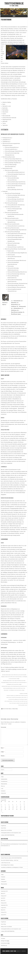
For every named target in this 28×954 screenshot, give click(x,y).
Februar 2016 (3, 902)
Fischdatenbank (4, 781)
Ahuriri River (3, 828)
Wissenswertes (4, 783)
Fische (17, 674)
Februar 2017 (3, 895)
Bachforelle (12, 34)
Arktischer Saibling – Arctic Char (12, 860)
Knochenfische (19, 680)
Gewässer (3, 879)
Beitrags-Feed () (5, 940)
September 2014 (4, 905)
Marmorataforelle (6, 115)
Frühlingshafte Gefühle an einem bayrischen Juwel (11, 832)
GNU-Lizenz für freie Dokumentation (16, 676)
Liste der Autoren (13, 678)
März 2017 (3, 893)
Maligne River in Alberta (8, 865)
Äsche (3, 104)
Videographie (3, 881)
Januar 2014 (3, 914)
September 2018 (4, 891)
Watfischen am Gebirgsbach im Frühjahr (15, 867)
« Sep (2, 812)
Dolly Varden (5, 112)
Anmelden (3, 938)
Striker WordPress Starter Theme (9, 951)
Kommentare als (5, 943)
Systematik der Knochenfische (19, 686)
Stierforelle (4, 121)
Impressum (3, 790)
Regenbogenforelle (6, 119)
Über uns (3, 786)
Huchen (4, 113)
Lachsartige (14, 195)
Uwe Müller (3, 867)
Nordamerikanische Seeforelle (9, 117)
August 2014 (3, 907)
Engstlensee (3, 825)
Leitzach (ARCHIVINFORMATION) (7, 835)
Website (2, 755)
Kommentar (3, 727)
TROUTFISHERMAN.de (14, 3)
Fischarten (3, 876)
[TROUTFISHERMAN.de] (14, 11)
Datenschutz (3, 793)
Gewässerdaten (4, 779)
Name (2, 748)
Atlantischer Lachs (6, 106)
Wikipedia (2, 676)
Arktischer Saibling (6, 102)
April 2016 (3, 898)
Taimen (4, 123)
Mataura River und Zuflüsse (6, 830)
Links (2, 788)
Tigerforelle (5, 125)
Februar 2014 (3, 912)
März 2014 (3, 909)
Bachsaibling (5, 110)
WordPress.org (4, 945)
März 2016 (3, 900)
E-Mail (2, 751)
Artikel (2, 776)
